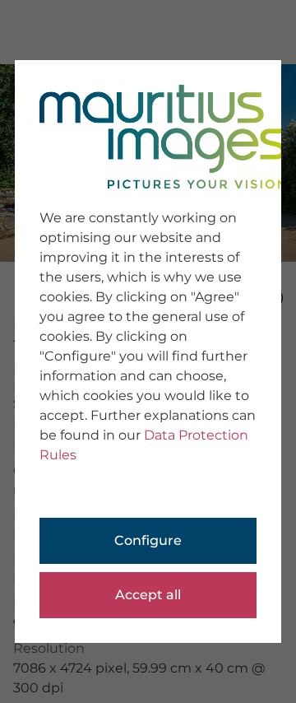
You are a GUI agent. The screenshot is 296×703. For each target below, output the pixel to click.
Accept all (148, 595)
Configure (148, 540)
